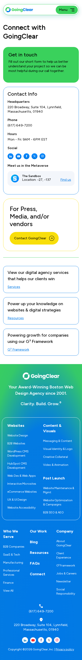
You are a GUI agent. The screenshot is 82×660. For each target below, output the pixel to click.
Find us (65, 180)
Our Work (38, 531)
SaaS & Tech (11, 554)
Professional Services (11, 573)
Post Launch (54, 478)
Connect (37, 574)
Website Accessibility (21, 507)
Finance (8, 582)
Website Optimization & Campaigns (58, 502)
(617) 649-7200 (20, 125)
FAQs (35, 563)
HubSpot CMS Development (17, 466)
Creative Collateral (55, 457)
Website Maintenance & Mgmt (58, 490)
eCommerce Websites (22, 491)
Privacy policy (65, 649)
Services (14, 287)
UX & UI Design (17, 499)
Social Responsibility (65, 591)
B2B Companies (13, 546)
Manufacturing (13, 562)
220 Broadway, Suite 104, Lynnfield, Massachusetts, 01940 (35, 109)
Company (64, 531)
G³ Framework (18, 349)
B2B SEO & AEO (53, 512)
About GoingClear (63, 543)
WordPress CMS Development (18, 453)
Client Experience (63, 555)
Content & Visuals (52, 428)
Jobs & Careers (66, 573)
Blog (34, 542)
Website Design (17, 435)
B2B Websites (16, 443)
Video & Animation (55, 465)
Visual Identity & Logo (58, 449)
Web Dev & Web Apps (21, 476)
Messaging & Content (57, 441)
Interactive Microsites (21, 484)
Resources (16, 318)
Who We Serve (10, 534)
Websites (15, 425)
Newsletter (63, 581)
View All (8, 590)
